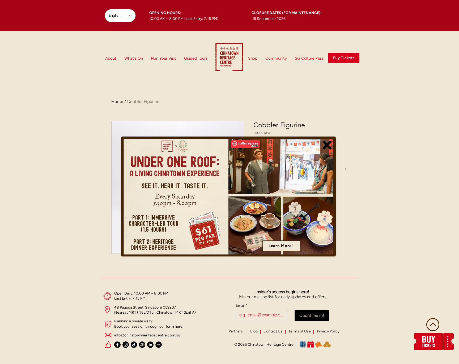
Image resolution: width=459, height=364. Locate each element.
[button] (327, 145)
